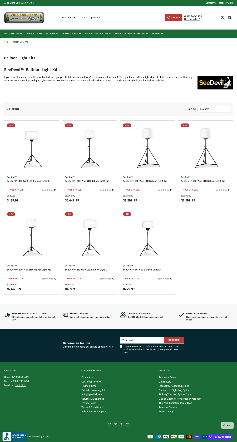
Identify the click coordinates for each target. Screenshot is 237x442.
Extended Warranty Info (93, 390)
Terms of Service (168, 407)
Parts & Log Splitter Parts (40, 33)
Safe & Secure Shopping (94, 411)
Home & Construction (96, 33)
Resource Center (168, 377)
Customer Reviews (91, 381)
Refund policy (166, 411)
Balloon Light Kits (20, 42)
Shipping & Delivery (91, 394)
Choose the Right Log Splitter (174, 390)
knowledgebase (199, 317)
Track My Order (226, 3)
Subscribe (174, 340)
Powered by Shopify (40, 436)
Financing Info (89, 385)
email (160, 317)
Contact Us (211, 3)
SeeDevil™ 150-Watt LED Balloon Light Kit (28, 181)
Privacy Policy (88, 403)
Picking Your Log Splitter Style (175, 394)
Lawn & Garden (70, 33)
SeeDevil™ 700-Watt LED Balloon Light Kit (145, 181)
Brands (156, 33)
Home (7, 42)
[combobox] (130, 17)
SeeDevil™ (12, 177)
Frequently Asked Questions (174, 385)
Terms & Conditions (92, 407)
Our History (165, 381)
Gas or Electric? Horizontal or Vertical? (180, 398)
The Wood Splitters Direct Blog (175, 403)
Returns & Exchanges (92, 398)
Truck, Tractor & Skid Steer (130, 33)
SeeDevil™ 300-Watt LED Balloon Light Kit (87, 181)
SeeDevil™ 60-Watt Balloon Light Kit (142, 269)
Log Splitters (11, 33)
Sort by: (192, 109)
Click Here (20, 385)
